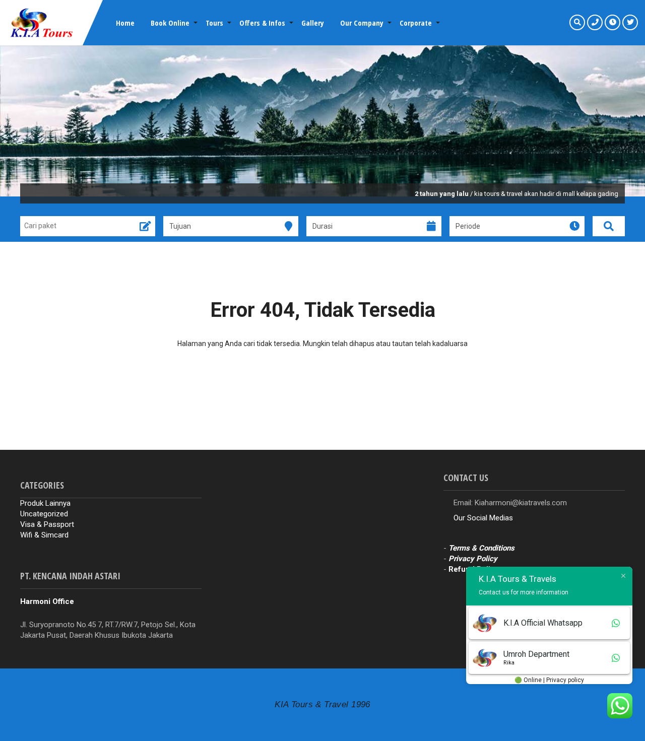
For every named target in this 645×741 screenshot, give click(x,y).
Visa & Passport (47, 524)
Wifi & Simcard (44, 535)
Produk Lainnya (45, 503)
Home (125, 23)
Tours (214, 23)
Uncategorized (44, 513)
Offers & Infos (262, 23)
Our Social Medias (483, 517)
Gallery (312, 23)
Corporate (416, 23)
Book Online (170, 23)
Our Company (361, 23)
